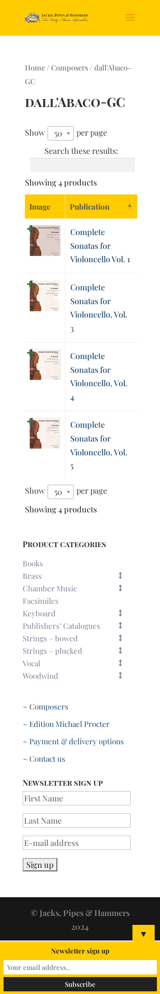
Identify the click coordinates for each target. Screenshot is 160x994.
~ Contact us (44, 758)
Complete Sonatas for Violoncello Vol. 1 (100, 245)
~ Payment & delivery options (73, 741)
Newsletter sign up (80, 950)
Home (35, 67)
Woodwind (40, 676)
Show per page (66, 133)
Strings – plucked (52, 651)
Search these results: (81, 150)
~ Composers (45, 706)
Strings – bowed (50, 638)
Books (33, 563)
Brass (32, 576)
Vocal (31, 663)
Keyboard (39, 613)
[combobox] (61, 133)
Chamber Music (50, 588)
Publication (89, 206)
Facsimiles (41, 601)
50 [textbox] (58, 133)
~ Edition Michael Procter (66, 724)
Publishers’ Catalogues (61, 626)
